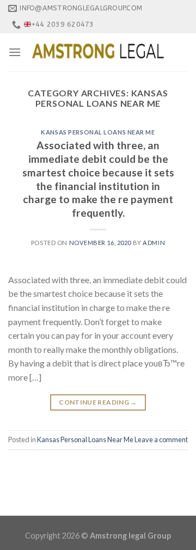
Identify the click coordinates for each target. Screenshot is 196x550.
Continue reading (98, 402)
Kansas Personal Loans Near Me (98, 132)
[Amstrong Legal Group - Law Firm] (98, 52)
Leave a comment (161, 439)
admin (154, 242)
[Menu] (14, 52)
